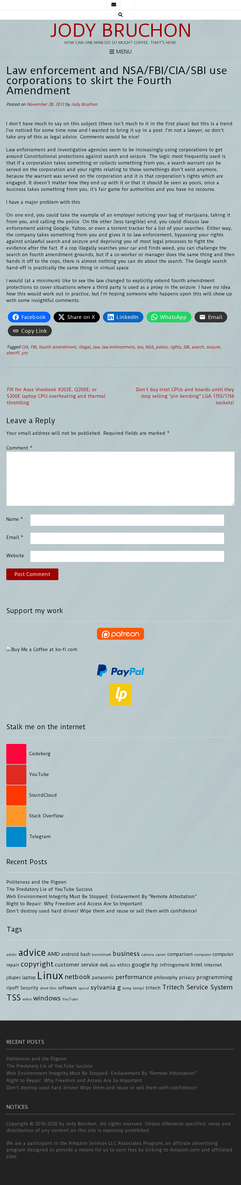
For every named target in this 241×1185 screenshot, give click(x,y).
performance (134, 977)
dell (104, 965)
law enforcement (118, 347)
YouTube (70, 999)
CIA (25, 347)
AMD (53, 954)
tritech (153, 988)
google (141, 964)
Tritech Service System (197, 987)
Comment (19, 448)
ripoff (12, 988)
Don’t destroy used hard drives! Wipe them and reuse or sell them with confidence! (101, 911)
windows (47, 998)
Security (29, 988)
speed (83, 988)
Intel (196, 964)
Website (15, 555)
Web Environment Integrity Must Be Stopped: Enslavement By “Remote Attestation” (101, 896)
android (70, 954)
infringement (174, 965)
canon (160, 954)
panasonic (103, 977)
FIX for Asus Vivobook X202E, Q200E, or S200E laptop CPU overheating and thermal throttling (56, 396)
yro (24, 353)
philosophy (166, 977)
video (27, 999)
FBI (33, 347)
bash (85, 954)
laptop (29, 977)
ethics (123, 965)
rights (175, 347)
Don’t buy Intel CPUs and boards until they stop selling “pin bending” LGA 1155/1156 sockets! (185, 396)
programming (214, 977)
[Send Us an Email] (113, 5)
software (67, 988)
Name (14, 519)
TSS (13, 997)
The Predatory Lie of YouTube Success (49, 889)
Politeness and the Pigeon (36, 882)
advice (32, 952)
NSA (149, 347)
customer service (76, 964)
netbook (78, 977)
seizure (213, 347)
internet (213, 965)
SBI (186, 347)
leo (140, 347)
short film (48, 988)
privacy (187, 977)
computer (202, 954)
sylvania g (105, 987)
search (197, 347)
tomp (126, 988)
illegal (84, 347)
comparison (180, 954)
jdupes (13, 977)
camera (147, 954)
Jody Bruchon (120, 30)
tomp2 (138, 988)
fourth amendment (57, 347)
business (126, 953)
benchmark (101, 954)
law (96, 347)
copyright (37, 964)
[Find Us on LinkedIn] (127, 5)
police (161, 347)
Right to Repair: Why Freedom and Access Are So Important (74, 904)
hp (154, 964)
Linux (50, 976)
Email (14, 537)
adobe (11, 954)
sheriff (12, 353)
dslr (113, 965)
